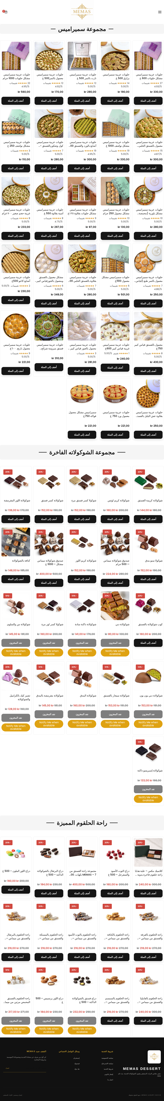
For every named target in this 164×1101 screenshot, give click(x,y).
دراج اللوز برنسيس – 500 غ (49, 1000)
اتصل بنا (110, 1080)
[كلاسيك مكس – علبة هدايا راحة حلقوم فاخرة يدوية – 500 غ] (148, 852)
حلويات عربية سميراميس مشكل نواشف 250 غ (17, 143)
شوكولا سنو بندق (154, 560)
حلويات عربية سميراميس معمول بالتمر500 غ (50, 76)
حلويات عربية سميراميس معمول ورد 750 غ (116, 414)
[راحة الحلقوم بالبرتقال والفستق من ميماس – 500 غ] (15, 916)
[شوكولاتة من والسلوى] (15, 605)
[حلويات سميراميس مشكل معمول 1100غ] (115, 258)
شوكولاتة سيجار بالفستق (116, 695)
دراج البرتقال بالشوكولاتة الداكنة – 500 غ (50, 872)
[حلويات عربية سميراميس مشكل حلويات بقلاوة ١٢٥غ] (82, 191)
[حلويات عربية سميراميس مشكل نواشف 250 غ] (15, 123)
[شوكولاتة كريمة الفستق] (148, 481)
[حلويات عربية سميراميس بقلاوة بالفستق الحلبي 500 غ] (82, 258)
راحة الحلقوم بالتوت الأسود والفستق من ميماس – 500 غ (82, 938)
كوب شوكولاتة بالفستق (150, 624)
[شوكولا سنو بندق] (148, 542)
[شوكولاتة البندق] (82, 677)
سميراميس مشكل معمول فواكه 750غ (82, 414)
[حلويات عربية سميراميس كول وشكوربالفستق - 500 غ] (49, 123)
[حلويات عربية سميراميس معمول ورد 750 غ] (115, 394)
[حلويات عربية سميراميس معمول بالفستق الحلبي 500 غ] (148, 123)
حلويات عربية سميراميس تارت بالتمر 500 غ (83, 76)
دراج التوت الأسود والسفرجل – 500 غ (118, 872)
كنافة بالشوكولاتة (21, 560)
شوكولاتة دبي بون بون (151, 695)
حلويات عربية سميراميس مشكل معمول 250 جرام (116, 211)
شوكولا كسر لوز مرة (52, 624)
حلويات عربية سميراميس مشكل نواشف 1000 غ (116, 143)
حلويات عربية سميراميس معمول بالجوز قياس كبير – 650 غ (82, 348)
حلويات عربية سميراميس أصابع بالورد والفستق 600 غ (82, 145)
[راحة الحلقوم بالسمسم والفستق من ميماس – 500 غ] (115, 980)
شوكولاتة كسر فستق (52, 500)
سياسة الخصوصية (107, 1058)
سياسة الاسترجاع (107, 1063)
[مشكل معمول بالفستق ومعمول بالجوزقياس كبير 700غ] (49, 258)
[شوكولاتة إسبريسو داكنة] (148, 752)
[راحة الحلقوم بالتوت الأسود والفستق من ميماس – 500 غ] (82, 916)
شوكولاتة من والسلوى (18, 624)
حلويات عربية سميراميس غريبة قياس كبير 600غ (116, 346)
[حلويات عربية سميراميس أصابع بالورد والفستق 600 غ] (82, 123)
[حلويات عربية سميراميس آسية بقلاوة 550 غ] (49, 191)
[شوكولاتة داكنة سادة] (82, 605)
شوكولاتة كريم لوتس (118, 500)
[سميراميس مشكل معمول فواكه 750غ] (82, 394)
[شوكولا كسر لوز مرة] (49, 605)
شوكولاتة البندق (88, 695)
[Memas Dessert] (82, 12)
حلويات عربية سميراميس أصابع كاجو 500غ (17, 279)
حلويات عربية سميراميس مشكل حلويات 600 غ (149, 76)
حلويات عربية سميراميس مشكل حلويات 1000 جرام (16, 76)
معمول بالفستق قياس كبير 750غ (148, 346)
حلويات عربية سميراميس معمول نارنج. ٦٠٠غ (17, 346)
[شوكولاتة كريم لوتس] (115, 481)
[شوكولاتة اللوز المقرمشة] (15, 481)
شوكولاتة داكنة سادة (85, 624)
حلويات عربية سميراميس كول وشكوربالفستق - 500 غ (50, 145)
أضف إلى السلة (148, 100)
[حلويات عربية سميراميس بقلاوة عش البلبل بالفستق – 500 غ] (148, 394)
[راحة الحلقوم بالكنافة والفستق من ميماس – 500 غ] (115, 916)
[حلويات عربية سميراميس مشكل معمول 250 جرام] (115, 191)
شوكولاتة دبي (122, 624)
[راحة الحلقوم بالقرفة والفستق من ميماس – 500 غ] (148, 916)
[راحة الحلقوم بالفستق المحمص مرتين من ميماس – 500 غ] (15, 980)
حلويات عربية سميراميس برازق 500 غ (116, 76)
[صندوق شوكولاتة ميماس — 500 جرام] (115, 542)
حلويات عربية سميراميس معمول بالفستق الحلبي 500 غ (149, 145)
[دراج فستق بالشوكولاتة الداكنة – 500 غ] (82, 980)
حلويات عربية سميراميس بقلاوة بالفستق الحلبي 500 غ (82, 280)
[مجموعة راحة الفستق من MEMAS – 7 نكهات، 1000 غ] (82, 852)
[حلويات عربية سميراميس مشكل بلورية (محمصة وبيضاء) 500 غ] (148, 191)
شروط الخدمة (108, 1069)
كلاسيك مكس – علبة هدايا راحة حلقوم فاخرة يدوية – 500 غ (149, 874)
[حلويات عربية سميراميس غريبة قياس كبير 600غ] (115, 326)
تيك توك (77, 1069)
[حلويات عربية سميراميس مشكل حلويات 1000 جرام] (15, 56)
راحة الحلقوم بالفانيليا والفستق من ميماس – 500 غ (151, 1002)
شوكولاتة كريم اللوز (86, 560)
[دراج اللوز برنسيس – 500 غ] (49, 980)
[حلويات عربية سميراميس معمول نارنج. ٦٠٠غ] (15, 326)
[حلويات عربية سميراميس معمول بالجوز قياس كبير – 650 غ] (82, 326)
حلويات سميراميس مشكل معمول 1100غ (115, 279)
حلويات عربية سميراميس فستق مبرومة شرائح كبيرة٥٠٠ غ (50, 348)
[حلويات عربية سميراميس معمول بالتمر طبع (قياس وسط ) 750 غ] (148, 258)
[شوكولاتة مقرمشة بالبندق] (49, 677)
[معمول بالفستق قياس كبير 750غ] (148, 326)
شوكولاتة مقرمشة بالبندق (49, 695)
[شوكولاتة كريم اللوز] (82, 542)
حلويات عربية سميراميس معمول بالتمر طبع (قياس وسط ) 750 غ (149, 280)
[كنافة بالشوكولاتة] (15, 542)
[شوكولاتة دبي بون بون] (148, 677)
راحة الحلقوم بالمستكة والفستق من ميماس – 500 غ (51, 938)
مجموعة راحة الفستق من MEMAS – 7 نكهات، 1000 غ (82, 874)
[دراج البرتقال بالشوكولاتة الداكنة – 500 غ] (49, 852)
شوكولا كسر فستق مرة (83, 500)
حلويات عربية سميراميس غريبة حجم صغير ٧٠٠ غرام (16, 211)
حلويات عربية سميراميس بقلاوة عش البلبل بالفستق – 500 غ (149, 415)
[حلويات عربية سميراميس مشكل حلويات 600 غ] (148, 56)
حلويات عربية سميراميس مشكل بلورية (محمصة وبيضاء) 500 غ (149, 213)
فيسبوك (77, 1063)
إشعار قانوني (108, 1074)
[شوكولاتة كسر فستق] (49, 481)
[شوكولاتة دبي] (115, 605)
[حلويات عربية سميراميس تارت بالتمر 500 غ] (82, 56)
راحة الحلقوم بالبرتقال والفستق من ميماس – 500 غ (18, 938)
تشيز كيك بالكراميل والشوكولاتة (20, 697)
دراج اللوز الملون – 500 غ (16, 871)
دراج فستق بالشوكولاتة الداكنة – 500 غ (84, 1000)
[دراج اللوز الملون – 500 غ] (15, 852)
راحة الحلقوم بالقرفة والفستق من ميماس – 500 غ (151, 938)
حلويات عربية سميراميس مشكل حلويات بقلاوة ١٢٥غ (82, 211)
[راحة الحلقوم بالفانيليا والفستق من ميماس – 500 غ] (148, 980)
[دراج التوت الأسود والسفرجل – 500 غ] (115, 852)
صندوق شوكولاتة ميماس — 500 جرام (116, 562)
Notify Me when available (115, 652)
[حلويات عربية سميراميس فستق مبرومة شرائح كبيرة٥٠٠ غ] (49, 326)
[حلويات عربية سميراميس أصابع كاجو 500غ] (15, 258)
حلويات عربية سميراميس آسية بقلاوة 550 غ (50, 211)
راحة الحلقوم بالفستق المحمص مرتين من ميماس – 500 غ (16, 1002)
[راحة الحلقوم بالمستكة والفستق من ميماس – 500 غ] (49, 916)
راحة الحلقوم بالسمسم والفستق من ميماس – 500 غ (117, 1002)
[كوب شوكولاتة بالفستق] (148, 605)
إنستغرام (77, 1058)
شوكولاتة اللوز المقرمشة (17, 500)
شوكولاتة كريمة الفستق (150, 500)
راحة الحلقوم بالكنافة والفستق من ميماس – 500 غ (117, 938)
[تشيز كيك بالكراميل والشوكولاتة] (15, 677)
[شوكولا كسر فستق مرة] (82, 481)
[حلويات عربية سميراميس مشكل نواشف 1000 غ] (115, 123)
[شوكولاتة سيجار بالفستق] (115, 677)
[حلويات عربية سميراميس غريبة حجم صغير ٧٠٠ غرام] (15, 191)
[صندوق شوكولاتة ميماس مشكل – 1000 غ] (49, 542)
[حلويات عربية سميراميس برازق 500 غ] (115, 56)
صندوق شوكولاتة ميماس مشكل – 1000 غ (50, 562)
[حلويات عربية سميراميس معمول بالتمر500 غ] (49, 56)
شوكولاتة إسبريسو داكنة (150, 770)
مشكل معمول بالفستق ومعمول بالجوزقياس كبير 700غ (50, 280)
